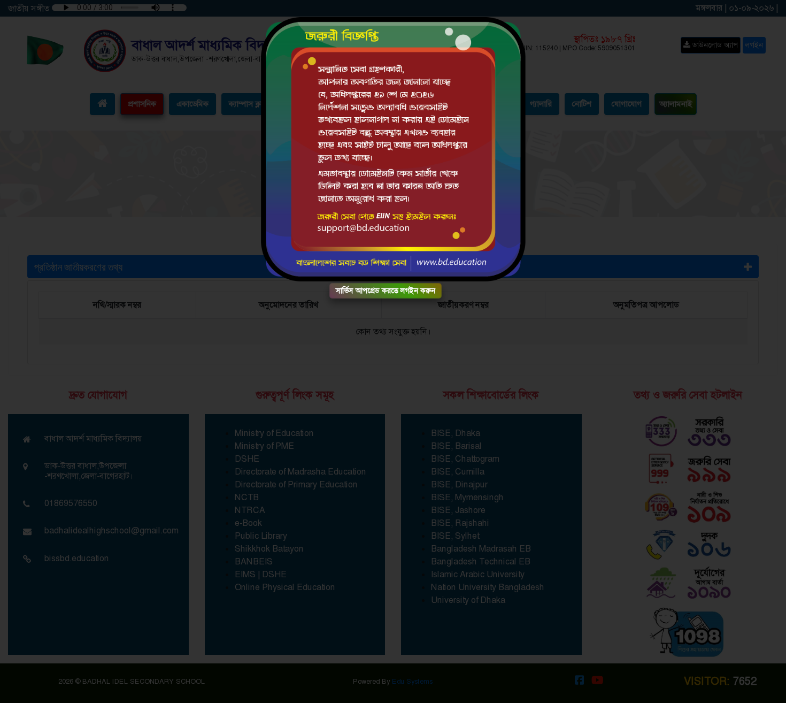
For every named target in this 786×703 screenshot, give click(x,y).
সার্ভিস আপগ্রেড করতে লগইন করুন (385, 290)
